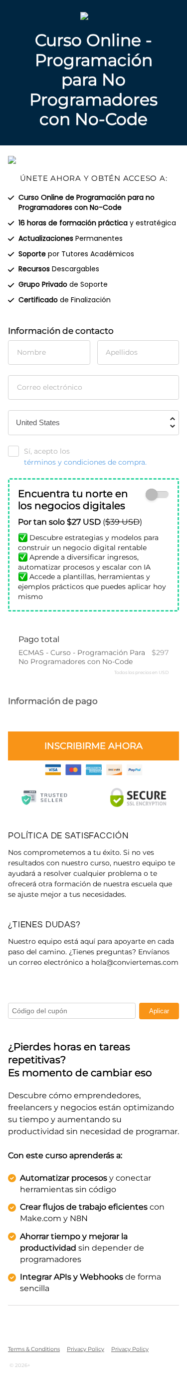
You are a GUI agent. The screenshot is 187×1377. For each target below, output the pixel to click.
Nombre (31, 352)
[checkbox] (157, 495)
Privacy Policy (85, 1349)
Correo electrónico (49, 387)
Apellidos (122, 352)
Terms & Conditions (34, 1349)
